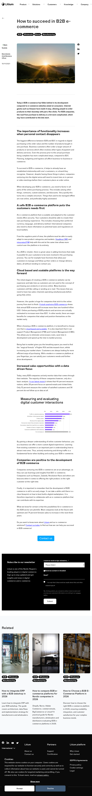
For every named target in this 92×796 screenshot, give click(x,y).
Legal (72, 771)
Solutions (36, 4)
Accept (19, 788)
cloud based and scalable (36, 329)
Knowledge (68, 4)
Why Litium (74, 751)
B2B (19, 34)
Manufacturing (49, 34)
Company (85, 4)
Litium (46, 522)
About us (28, 751)
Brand (37, 34)
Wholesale (28, 34)
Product (23, 4)
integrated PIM (23, 242)
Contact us (45, 538)
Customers (52, 4)
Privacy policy (75, 765)
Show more (35, 781)
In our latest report (37, 381)
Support (50, 751)
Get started (75, 754)
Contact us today (33, 525)
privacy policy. (43, 775)
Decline (50, 788)
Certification (52, 754)
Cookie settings (76, 768)
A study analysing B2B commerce (53, 304)
